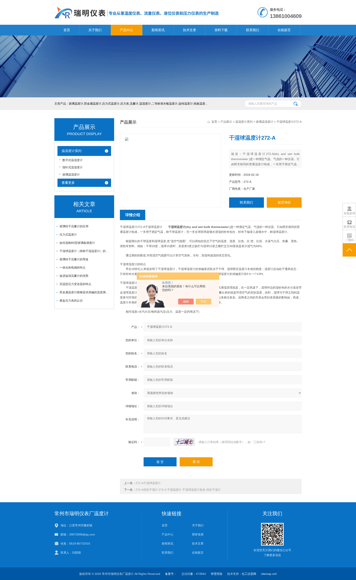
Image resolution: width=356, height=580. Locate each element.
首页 (66, 30)
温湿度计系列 (71, 151)
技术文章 (189, 30)
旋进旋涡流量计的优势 (74, 275)
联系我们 (252, 30)
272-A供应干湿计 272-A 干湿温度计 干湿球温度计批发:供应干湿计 (178, 489)
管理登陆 (216, 573)
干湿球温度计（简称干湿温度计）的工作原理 (85, 251)
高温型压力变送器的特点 (75, 284)
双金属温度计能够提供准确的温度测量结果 (85, 292)
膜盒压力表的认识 (71, 300)
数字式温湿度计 (72, 160)
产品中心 (126, 30)
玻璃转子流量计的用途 (74, 259)
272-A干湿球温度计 (148, 483)
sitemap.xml (269, 573)
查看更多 (68, 182)
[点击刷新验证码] (184, 442)
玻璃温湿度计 (71, 174)
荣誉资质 (198, 534)
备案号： (171, 573)
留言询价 (284, 202)
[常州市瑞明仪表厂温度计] (136, 4)
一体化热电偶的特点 (72, 267)
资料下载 (221, 30)
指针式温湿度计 (72, 167)
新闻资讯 (158, 30)
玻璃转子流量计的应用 (74, 226)
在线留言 (284, 30)
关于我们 (95, 30)
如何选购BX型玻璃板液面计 (77, 242)
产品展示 (226, 121)
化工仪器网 (249, 573)
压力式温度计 (68, 234)
